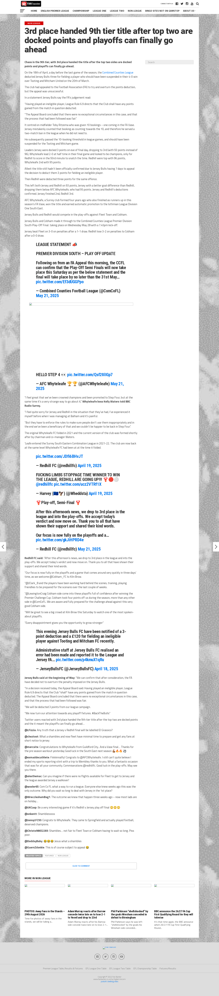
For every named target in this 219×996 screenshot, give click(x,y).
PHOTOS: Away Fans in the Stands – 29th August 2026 (45, 913)
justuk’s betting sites (109, 981)
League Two (117, 11)
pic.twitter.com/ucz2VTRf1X (77, 484)
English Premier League (55, 11)
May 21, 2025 (47, 295)
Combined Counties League (117, 72)
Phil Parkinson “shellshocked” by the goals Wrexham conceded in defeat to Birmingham (129, 914)
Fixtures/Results (168, 968)
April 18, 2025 (106, 668)
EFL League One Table (96, 968)
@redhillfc (44, 484)
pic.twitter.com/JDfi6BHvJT (59, 456)
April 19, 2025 (89, 465)
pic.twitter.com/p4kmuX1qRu (80, 659)
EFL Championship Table (145, 968)
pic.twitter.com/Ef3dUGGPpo (60, 281)
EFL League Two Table (120, 968)
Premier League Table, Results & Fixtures (63, 968)
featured (49, 855)
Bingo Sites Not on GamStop (162, 11)
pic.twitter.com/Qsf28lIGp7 (90, 374)
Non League (135, 11)
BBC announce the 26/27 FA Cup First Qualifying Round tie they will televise (173, 914)
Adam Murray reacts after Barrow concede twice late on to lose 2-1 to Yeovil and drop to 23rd (86, 914)
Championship (81, 11)
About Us (188, 11)
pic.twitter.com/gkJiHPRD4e (60, 539)
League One (99, 11)
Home (34, 11)
